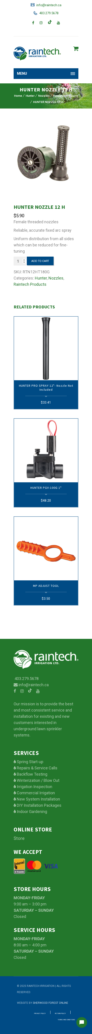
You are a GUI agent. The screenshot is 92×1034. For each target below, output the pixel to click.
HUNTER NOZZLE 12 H (48, 102)
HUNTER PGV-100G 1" (46, 488)
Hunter (30, 95)
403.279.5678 (48, 13)
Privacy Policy (40, 1013)
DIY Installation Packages (38, 805)
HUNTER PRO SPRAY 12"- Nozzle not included (46, 388)
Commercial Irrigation (35, 793)
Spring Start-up (29, 761)
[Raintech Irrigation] (37, 53)
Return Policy (60, 1013)
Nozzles (44, 95)
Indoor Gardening (31, 811)
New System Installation (38, 799)
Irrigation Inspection (34, 786)
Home (18, 95)
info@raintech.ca (48, 5)
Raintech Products (65, 95)
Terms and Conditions (66, 1020)
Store (19, 838)
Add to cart (40, 261)
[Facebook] (33, 22)
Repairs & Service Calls (36, 768)
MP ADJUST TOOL (46, 586)
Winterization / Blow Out (37, 780)
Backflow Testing (31, 774)
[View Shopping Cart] (75, 48)
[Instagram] (41, 22)
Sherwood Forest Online (50, 1002)
